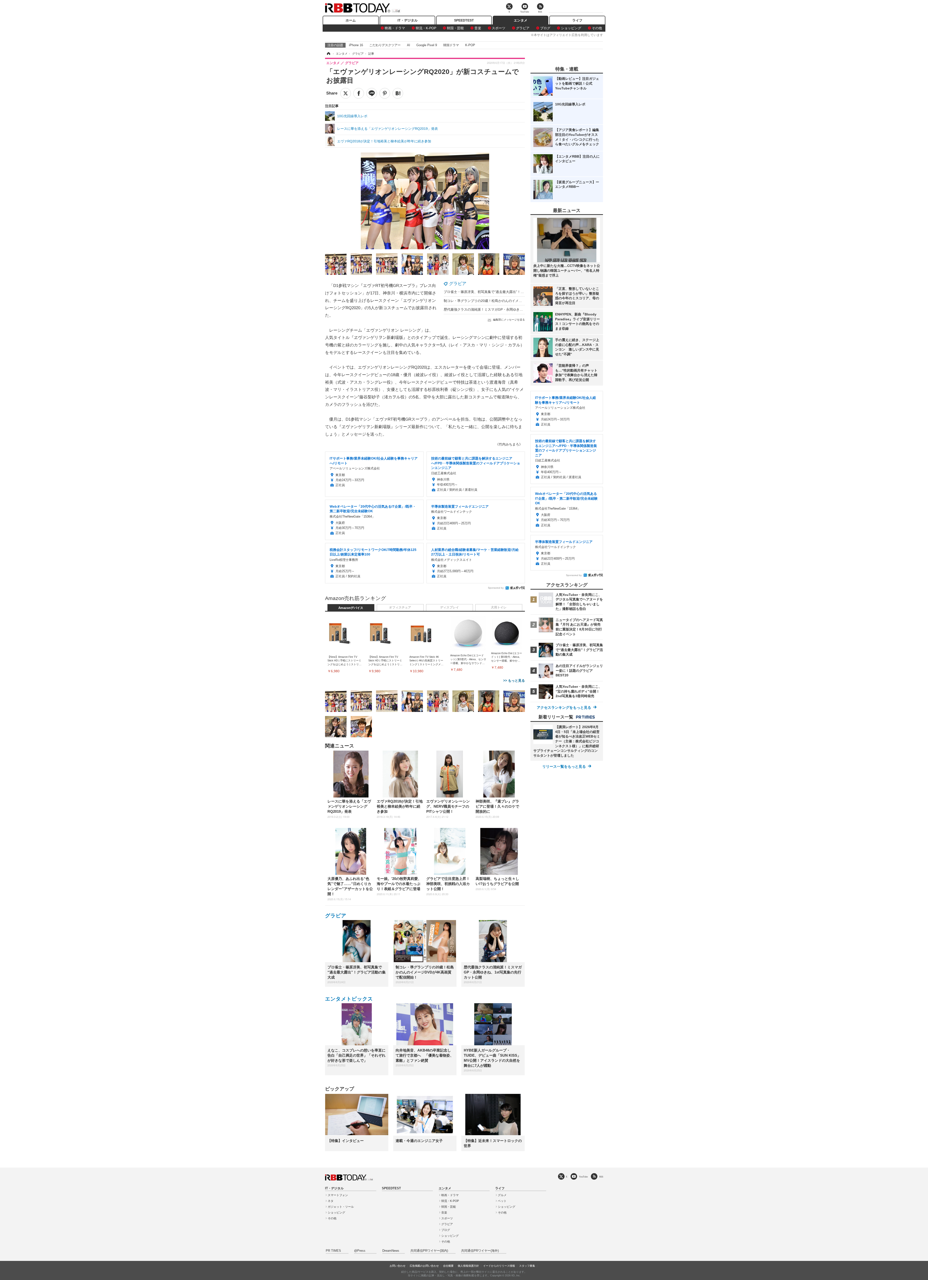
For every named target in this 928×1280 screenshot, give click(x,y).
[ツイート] (345, 93)
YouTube (583, 1177)
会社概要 (448, 1265)
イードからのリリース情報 (499, 1265)
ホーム (351, 20)
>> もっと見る (514, 680)
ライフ (577, 20)
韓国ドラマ (451, 45)
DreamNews (390, 1250)
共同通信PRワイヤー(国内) (429, 1250)
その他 (597, 28)
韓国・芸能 (455, 28)
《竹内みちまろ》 (508, 444)
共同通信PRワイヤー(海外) (480, 1250)
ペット (502, 1201)
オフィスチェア (400, 607)
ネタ (331, 1201)
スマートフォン (338, 1195)
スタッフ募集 (527, 1265)
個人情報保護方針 (468, 1265)
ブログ (545, 28)
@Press (359, 1250)
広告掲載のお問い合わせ (424, 1265)
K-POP (470, 45)
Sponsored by (496, 587)
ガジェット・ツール (341, 1206)
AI (408, 45)
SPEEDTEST (464, 20)
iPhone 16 (356, 45)
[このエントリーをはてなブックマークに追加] (397, 93)
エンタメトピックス (349, 999)
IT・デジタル (408, 20)
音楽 (477, 28)
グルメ (502, 1195)
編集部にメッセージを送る (509, 319)
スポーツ (498, 28)
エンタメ (520, 20)
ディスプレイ (449, 607)
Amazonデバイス (350, 608)
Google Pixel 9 (426, 45)
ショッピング (571, 28)
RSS (601, 1177)
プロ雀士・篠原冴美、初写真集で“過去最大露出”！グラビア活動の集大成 (499, 292)
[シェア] (358, 93)
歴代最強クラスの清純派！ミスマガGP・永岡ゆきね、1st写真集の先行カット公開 (506, 309)
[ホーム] (328, 53)
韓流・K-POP (426, 28)
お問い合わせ (398, 1265)
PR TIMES (333, 1250)
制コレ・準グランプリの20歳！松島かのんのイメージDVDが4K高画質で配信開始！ (507, 301)
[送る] (371, 93)
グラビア (522, 28)
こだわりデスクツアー (385, 45)
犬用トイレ (499, 607)
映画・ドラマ (395, 28)
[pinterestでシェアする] (384, 93)
